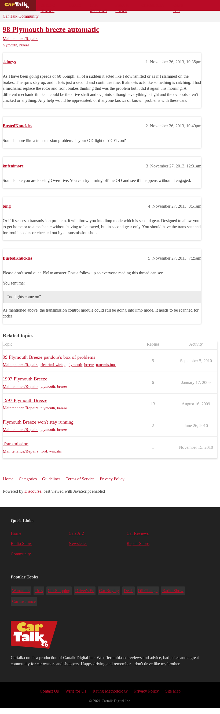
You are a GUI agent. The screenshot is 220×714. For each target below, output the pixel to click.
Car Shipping (59, 590)
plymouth (10, 45)
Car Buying (109, 590)
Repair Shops (122, 7)
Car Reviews (98, 7)
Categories (28, 479)
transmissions (106, 365)
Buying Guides (48, 7)
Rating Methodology (110, 691)
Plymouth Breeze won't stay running (38, 422)
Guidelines (51, 479)
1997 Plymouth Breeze (25, 379)
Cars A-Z (178, 7)
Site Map (173, 691)
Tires (39, 590)
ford (44, 451)
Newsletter (78, 543)
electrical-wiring (53, 365)
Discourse (32, 491)
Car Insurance (24, 601)
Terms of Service (80, 479)
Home (8, 479)
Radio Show (21, 543)
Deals (75, 5)
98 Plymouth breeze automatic (51, 29)
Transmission (15, 443)
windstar (55, 451)
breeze (24, 45)
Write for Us (75, 691)
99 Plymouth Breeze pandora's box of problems (49, 357)
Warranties (21, 590)
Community (153, 5)
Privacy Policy (112, 479)
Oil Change (147, 590)
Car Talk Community (21, 16)
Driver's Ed (84, 590)
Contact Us (49, 691)
